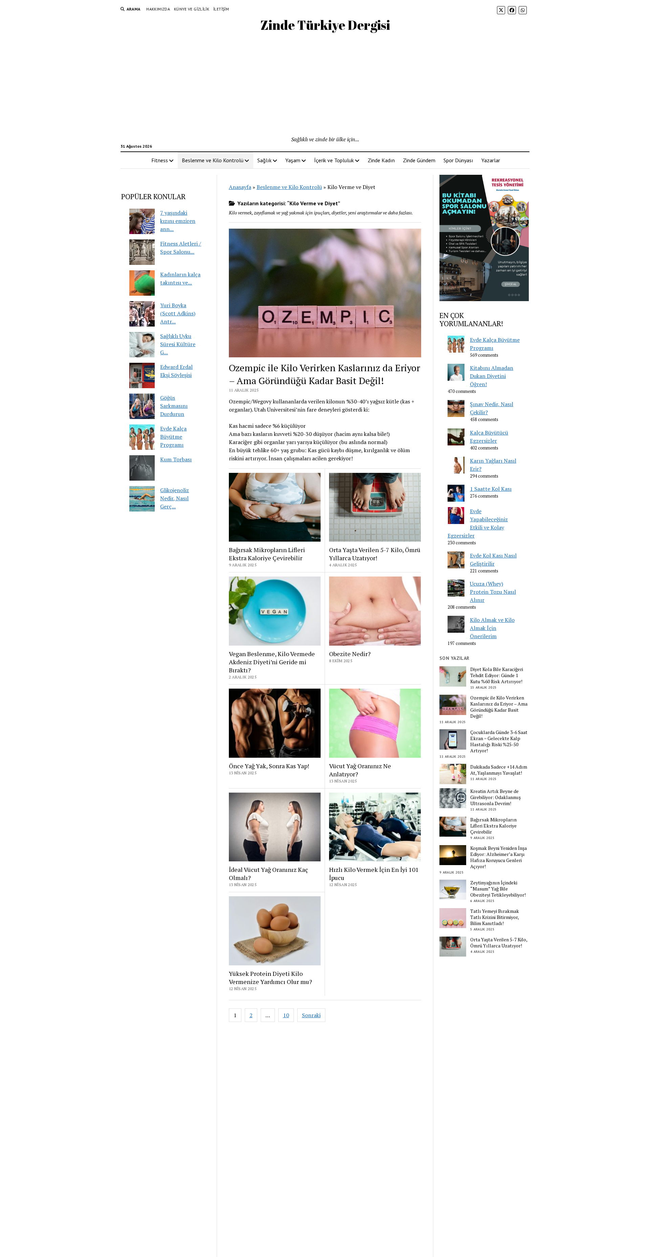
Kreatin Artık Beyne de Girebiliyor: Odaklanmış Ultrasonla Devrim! (495, 797)
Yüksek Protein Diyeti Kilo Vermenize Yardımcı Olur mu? (270, 977)
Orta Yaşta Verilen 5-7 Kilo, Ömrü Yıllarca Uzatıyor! (374, 554)
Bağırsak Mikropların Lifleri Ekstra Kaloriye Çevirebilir (267, 554)
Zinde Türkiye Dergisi (325, 25)
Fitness (159, 160)
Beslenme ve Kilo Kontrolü (212, 160)
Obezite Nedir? (350, 654)
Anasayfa (240, 187)
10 (286, 1015)
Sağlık (264, 160)
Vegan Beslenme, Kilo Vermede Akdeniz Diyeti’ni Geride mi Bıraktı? (272, 662)
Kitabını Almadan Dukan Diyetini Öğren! (491, 376)
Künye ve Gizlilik (191, 9)
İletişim (221, 9)
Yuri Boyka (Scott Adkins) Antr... (177, 313)
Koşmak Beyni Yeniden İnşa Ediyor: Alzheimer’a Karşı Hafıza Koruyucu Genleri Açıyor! (498, 857)
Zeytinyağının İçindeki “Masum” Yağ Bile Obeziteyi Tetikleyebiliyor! (498, 889)
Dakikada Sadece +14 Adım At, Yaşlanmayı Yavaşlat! (498, 770)
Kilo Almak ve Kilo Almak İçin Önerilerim (492, 628)
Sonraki (311, 1015)
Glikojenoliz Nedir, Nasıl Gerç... (174, 498)
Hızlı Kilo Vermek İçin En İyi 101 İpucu (374, 873)
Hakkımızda (158, 9)
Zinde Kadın (381, 160)
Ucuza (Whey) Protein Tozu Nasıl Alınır (493, 592)
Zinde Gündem (419, 160)
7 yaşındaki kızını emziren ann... (177, 221)
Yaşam (292, 160)
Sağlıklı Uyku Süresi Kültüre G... (177, 344)
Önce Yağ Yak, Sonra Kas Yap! (269, 766)
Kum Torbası (176, 459)
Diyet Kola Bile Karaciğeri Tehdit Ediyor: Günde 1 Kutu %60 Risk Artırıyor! (496, 675)
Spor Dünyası (458, 160)
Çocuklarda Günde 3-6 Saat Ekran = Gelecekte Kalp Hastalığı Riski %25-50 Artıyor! (498, 741)
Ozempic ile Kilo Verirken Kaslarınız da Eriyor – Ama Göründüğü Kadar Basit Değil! (324, 374)
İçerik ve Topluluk (334, 160)
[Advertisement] (325, 84)
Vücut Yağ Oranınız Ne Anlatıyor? (360, 770)
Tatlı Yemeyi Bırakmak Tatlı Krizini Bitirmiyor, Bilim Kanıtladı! (494, 917)
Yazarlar (490, 160)
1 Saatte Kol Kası (491, 489)
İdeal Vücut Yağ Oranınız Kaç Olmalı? (268, 873)
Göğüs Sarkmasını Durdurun (174, 406)
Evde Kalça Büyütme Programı (173, 436)
